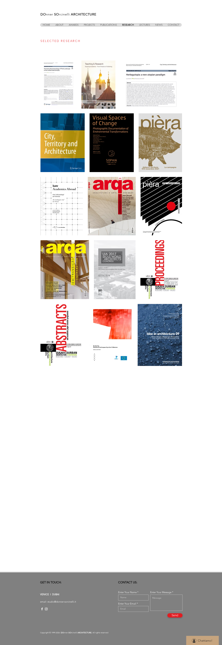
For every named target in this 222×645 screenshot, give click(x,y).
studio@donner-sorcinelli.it (61, 601)
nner (50, 14)
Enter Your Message (160, 592)
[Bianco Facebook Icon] (42, 609)
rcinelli (65, 14)
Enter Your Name (127, 592)
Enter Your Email (127, 603)
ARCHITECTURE (83, 14)
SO (56, 14)
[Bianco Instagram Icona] (46, 609)
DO (43, 14)
